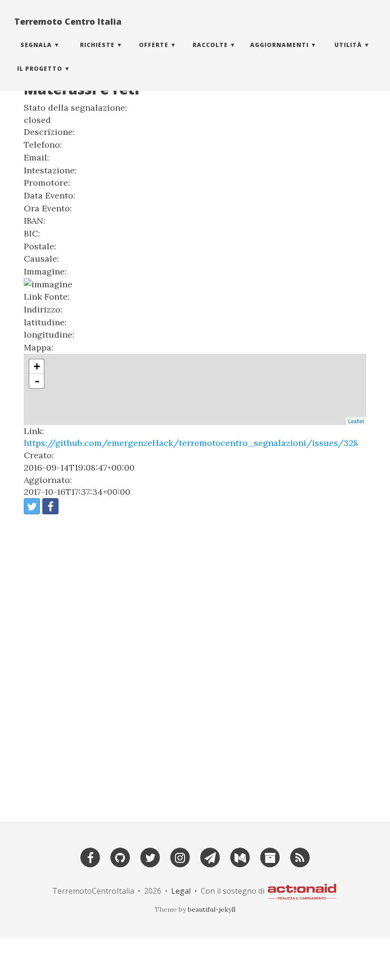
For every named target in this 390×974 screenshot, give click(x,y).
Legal (181, 891)
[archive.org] (270, 856)
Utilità (348, 45)
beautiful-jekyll (211, 909)
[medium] (240, 856)
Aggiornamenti (279, 45)
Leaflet (356, 421)
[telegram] (210, 856)
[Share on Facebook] (50, 506)
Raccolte (210, 45)
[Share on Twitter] (32, 506)
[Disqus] (195, 664)
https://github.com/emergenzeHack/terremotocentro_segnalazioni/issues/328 (191, 442)
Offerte (153, 45)
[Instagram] (180, 856)
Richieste (97, 45)
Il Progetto (39, 69)
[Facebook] (90, 856)
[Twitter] (150, 856)
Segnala (36, 45)
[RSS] (300, 856)
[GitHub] (120, 856)
